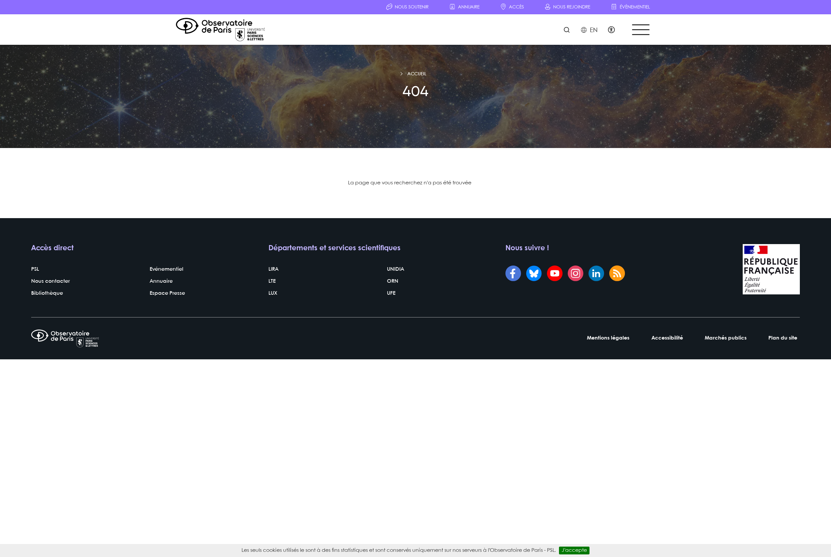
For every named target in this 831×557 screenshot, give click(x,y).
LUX (272, 293)
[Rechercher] (566, 30)
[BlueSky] (534, 274)
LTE (272, 281)
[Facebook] (513, 274)
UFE (391, 293)
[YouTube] (555, 274)
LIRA (273, 269)
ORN (392, 281)
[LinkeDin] (596, 274)
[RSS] (617, 274)
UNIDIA (395, 269)
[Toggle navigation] (641, 29)
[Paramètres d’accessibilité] (611, 30)
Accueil (416, 74)
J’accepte (574, 550)
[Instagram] (575, 274)
